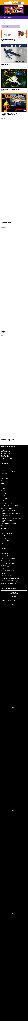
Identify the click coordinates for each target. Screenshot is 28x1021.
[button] (6, 17)
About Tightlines (7, 561)
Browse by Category (8, 471)
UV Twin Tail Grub (7, 556)
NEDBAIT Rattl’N (6, 503)
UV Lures (4, 546)
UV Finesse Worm (7, 533)
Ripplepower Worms (8, 521)
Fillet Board (5, 498)
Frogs (3, 486)
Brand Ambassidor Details (10, 578)
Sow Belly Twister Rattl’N (9, 506)
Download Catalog (7, 458)
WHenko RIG (5, 528)
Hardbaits (4, 478)
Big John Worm (6, 541)
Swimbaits (4, 473)
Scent (3, 496)
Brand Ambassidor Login (10, 581)
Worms (3, 476)
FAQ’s (3, 573)
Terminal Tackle (6, 481)
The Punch (4, 526)
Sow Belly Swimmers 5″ (9, 536)
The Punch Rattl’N (7, 508)
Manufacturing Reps (8, 571)
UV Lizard (4, 553)
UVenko (3, 551)
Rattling (4, 501)
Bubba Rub (5, 493)
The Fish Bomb (6, 456)
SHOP (3, 468)
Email (14, 596)
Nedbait (4, 538)
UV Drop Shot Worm (8, 558)
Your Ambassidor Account (10, 583)
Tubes (3, 483)
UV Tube (4, 543)
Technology (5, 566)
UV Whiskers (5, 451)
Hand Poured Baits (7, 453)
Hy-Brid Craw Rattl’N (8, 511)
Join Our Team (6, 576)
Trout (3, 491)
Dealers (3, 568)
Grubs (3, 488)
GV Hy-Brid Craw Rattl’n (9, 523)
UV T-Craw (4, 531)
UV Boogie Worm (7, 548)
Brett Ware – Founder (8, 563)
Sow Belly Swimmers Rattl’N (11, 513)
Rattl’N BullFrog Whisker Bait (11, 518)
